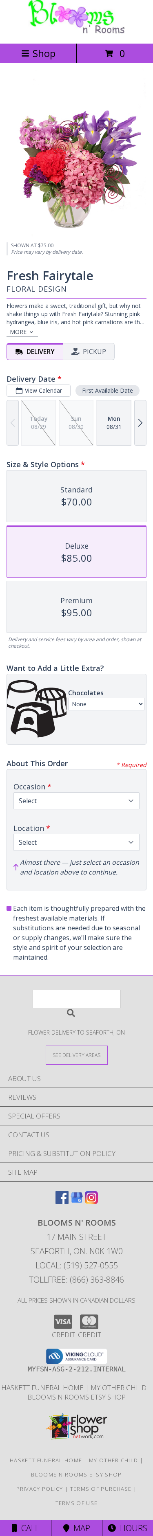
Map (79, 1528)
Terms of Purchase (101, 1488)
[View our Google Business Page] (76, 1201)
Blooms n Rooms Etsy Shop (76, 1397)
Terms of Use (76, 1503)
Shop (44, 53)
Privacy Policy (39, 1488)
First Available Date (107, 390)
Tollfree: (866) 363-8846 (76, 1279)
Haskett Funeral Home (43, 1387)
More (18, 332)
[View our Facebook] (62, 1201)
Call (28, 1528)
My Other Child (119, 1387)
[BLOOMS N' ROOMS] (77, 31)
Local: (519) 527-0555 (76, 1265)
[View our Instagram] (91, 1201)
